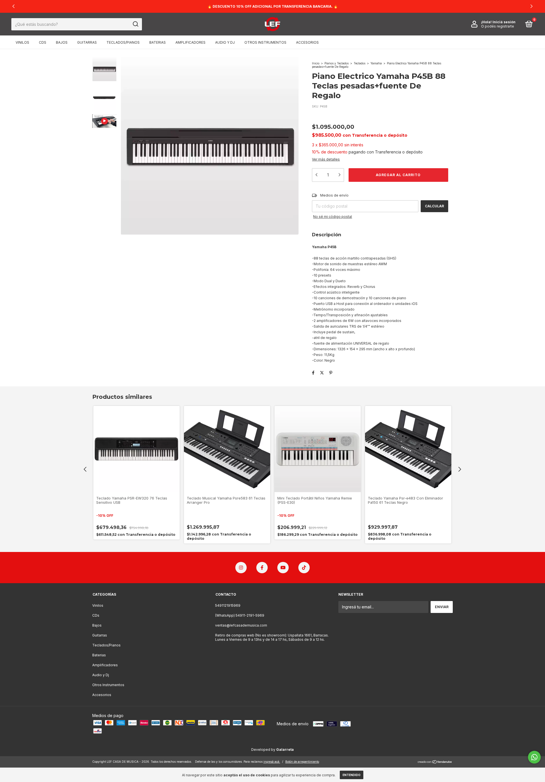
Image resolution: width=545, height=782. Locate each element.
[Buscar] (135, 24)
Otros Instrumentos (265, 42)
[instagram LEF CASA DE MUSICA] (241, 567)
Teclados (359, 63)
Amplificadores (190, 42)
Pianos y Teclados (336, 63)
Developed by (272, 749)
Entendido (351, 775)
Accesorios (307, 42)
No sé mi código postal (332, 216)
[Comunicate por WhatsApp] (534, 757)
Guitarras (87, 42)
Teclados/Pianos (123, 42)
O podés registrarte (497, 26)
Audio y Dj (225, 42)
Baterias (157, 42)
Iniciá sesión (503, 22)
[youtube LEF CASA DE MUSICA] (283, 567)
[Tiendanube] (435, 762)
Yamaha (376, 63)
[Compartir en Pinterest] (330, 372)
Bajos (62, 42)
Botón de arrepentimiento (302, 761)
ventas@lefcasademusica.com (241, 625)
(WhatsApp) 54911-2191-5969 (239, 615)
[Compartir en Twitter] (322, 372)
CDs (42, 42)
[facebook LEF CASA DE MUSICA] (262, 567)
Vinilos (22, 42)
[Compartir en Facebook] (313, 372)
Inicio (315, 63)
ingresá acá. (271, 761)
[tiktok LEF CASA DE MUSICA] (304, 567)
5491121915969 (227, 605)
